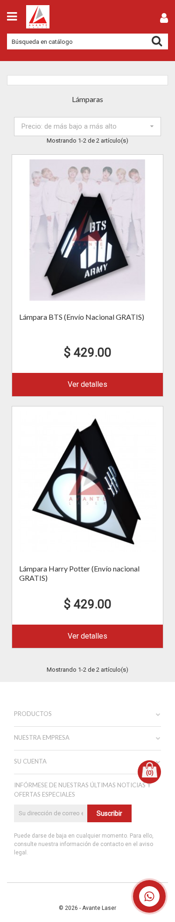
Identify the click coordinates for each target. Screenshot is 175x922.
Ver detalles (87, 384)
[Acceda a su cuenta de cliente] (164, 19)
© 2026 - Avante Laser (87, 908)
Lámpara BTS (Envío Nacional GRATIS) (81, 316)
